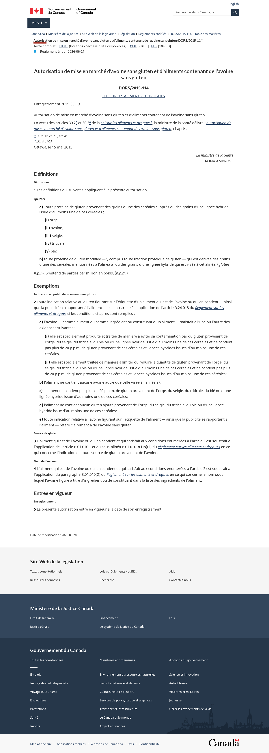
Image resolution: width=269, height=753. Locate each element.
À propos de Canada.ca (107, 744)
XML (133, 46)
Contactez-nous (180, 580)
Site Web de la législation (99, 34)
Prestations (38, 709)
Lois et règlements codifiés (118, 571)
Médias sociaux (40, 744)
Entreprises (38, 700)
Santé (34, 718)
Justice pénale (39, 627)
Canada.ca (38, 34)
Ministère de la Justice (63, 34)
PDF (154, 46)
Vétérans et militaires (184, 692)
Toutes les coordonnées (46, 660)
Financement (109, 618)
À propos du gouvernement (188, 660)
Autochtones (178, 683)
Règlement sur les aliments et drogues (189, 446)
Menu (40, 22)
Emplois (35, 675)
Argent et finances (112, 726)
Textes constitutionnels (46, 571)
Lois (172, 618)
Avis (131, 744)
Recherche (107, 580)
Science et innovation (184, 675)
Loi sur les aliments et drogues (125, 122)
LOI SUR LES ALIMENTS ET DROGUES (133, 95)
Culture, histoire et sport (117, 692)
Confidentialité (149, 744)
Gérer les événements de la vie (190, 709)
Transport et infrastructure (118, 709)
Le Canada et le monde (115, 718)
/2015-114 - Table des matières (195, 34)
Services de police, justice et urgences (126, 700)
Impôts (35, 726)
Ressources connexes (45, 580)
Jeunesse (175, 700)
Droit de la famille (42, 618)
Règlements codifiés (152, 34)
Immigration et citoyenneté (49, 683)
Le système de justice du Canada (122, 627)
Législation (127, 34)
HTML (63, 46)
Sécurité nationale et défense (120, 683)
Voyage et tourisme (43, 692)
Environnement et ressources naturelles (127, 675)
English (234, 4)
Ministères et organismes (117, 660)
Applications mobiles (71, 744)
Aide (172, 571)
